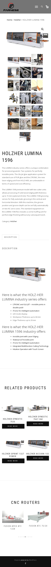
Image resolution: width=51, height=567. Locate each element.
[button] (42, 29)
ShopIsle (17, 560)
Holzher (17, 20)
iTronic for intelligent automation (26, 311)
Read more (13, 426)
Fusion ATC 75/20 (38, 526)
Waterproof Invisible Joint (23, 339)
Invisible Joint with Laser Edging (25, 336)
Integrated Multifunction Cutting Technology (31, 346)
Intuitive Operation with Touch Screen (28, 349)
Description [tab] (10, 237)
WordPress (33, 560)
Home (9, 20)
